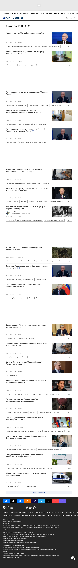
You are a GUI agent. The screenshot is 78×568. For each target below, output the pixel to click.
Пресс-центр (42, 515)
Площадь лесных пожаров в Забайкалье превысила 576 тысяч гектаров (26, 344)
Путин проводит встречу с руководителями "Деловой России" (27, 93)
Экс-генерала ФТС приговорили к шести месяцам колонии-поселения (26, 326)
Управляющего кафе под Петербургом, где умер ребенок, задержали (25, 52)
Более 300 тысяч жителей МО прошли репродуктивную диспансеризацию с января (23, 111)
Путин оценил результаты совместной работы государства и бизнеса (24, 285)
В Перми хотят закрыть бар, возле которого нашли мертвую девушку (26, 474)
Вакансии (6, 523)
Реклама (17, 515)
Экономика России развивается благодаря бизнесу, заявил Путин (27, 267)
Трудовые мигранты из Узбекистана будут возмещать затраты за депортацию (22, 400)
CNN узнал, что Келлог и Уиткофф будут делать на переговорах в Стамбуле (25, 419)
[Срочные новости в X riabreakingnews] (55, 501)
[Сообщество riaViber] (62, 501)
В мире (30, 512)
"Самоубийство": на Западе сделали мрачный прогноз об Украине (24, 248)
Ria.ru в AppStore (54, 515)
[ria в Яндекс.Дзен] (13, 501)
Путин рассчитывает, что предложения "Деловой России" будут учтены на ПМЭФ (25, 130)
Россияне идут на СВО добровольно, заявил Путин (26, 33)
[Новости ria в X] (48, 501)
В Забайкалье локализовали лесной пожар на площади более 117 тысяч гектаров (24, 171)
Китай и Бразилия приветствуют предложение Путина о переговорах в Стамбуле (27, 189)
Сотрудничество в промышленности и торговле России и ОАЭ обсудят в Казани (25, 456)
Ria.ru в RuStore (67, 515)
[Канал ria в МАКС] (6, 501)
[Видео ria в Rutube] (34, 501)
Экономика (23, 512)
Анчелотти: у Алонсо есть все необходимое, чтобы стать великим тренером (26, 381)
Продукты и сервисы (29, 515)
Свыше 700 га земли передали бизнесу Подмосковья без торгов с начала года (27, 437)
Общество (14, 512)
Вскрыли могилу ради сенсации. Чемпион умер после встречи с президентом (27, 208)
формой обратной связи (10, 557)
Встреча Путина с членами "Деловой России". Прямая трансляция (24, 363)
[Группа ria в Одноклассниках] (27, 501)
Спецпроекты (7, 515)
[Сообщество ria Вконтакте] (20, 501)
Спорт (48, 512)
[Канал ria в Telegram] (41, 501)
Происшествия (40, 512)
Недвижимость (70, 512)
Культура (61, 512)
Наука (54, 512)
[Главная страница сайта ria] (12, 18)
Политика (6, 512)
